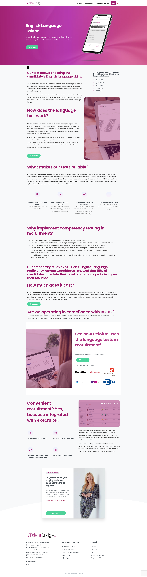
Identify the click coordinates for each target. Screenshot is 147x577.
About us (99, 3)
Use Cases (89, 3)
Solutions (78, 3)
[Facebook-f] (63, 558)
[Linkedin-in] (67, 558)
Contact (107, 3)
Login (114, 3)
